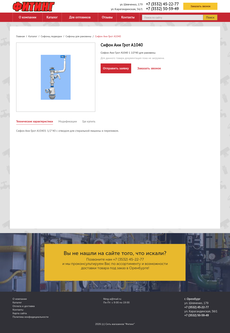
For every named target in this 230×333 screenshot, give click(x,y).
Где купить (88, 121)
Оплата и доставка (24, 306)
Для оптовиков (80, 17)
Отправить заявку (116, 68)
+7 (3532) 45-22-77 (162, 3)
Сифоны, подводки (51, 36)
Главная (20, 36)
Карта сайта (20, 313)
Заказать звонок (200, 6)
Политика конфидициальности (31, 316)
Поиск (210, 17)
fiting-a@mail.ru (112, 298)
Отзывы (107, 17)
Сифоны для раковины (78, 36)
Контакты (128, 17)
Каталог (52, 17)
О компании (27, 17)
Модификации (67, 121)
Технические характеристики (34, 121)
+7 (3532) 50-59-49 (162, 8)
